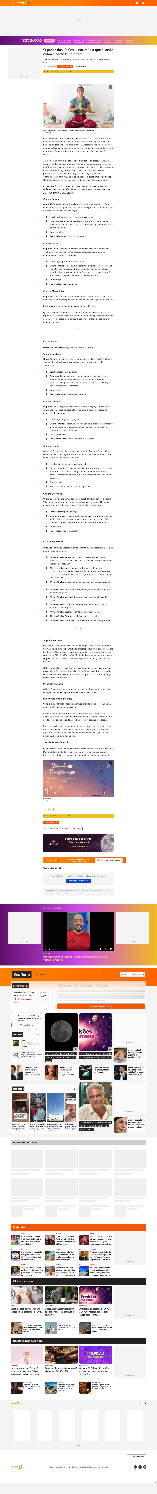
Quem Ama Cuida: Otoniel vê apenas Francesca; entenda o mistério (59, 1311)
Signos (48, 40)
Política (23, 1265)
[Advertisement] (130, 1328)
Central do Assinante (123, 3)
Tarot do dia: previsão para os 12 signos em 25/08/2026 (31, 1387)
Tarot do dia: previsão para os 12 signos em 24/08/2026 (61, 1369)
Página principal (23, 3)
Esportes (61, 1382)
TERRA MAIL (107, 3)
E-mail (137, 3)
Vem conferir (25, 1025)
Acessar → (38, 1034)
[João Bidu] (48, 809)
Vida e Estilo (77, 829)
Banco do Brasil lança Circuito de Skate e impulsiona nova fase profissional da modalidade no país (66, 1388)
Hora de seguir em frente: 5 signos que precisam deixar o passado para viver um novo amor (25, 1371)
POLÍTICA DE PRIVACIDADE (98, 1467)
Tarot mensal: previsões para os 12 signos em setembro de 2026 (27, 1310)
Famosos (93, 1233)
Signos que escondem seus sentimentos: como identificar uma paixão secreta (32, 1328)
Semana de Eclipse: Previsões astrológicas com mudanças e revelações (94, 1371)
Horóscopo (54, 829)
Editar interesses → (139, 985)
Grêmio (23, 1233)
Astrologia (14, 1306)
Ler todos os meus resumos (101, 1006)
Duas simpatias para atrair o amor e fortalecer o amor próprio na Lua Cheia (102, 1328)
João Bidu (65, 829)
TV (22, 1249)
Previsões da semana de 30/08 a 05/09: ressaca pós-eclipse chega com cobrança (95, 1311)
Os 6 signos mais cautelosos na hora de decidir (66, 1327)
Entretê (58, 1233)
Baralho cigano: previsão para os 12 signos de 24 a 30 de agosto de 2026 (102, 1387)
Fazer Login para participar (78, 881)
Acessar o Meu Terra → (42, 974)
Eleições (92, 1265)
